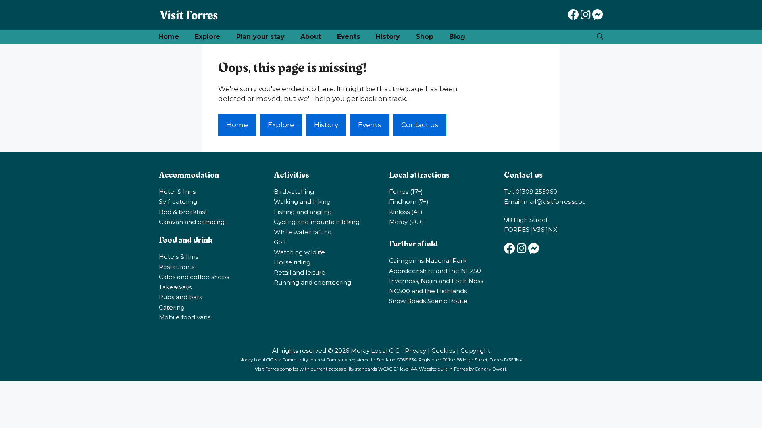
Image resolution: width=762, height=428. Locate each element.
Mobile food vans (184, 317)
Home (169, 36)
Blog (457, 36)
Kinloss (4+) (406, 212)
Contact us (420, 125)
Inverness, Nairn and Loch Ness (436, 281)
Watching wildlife (299, 252)
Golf (280, 242)
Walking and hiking (302, 201)
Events (348, 36)
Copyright (475, 350)
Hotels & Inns (178, 256)
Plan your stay (260, 36)
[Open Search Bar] (600, 37)
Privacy (415, 350)
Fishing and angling (303, 212)
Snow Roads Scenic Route (428, 301)
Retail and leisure (299, 272)
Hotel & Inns (177, 191)
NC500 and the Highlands (428, 291)
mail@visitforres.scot (554, 201)
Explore (207, 36)
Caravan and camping (192, 221)
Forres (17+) (406, 191)
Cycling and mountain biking (317, 221)
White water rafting (303, 232)
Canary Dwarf (490, 369)
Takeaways (175, 287)
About (310, 36)
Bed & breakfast (183, 212)
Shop (424, 36)
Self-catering (178, 201)
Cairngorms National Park (427, 260)
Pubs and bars (180, 297)
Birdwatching (294, 191)
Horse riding (292, 262)
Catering (172, 307)
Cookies (443, 350)
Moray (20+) (406, 221)
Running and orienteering (312, 282)
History (388, 36)
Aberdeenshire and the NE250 (435, 271)
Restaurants (176, 267)
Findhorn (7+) (409, 201)
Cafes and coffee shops (194, 277)
